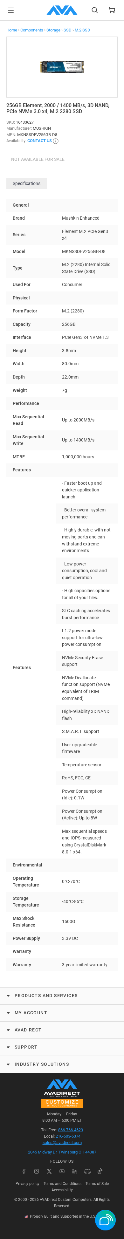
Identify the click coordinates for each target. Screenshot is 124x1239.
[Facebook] (23, 1171)
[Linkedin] (74, 1171)
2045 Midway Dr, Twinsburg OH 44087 (62, 1152)
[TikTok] (100, 1171)
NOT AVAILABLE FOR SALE (38, 159)
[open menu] (11, 10)
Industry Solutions (42, 1064)
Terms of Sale (97, 1183)
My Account (31, 1012)
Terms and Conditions (62, 1183)
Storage (53, 30)
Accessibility (62, 1190)
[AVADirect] (62, 10)
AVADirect (28, 1029)
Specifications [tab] (26, 183)
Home (11, 30)
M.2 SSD (82, 30)
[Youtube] (62, 1171)
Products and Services (46, 995)
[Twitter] (49, 1171)
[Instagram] (36, 1171)
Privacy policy (27, 1183)
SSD (68, 30)
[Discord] (87, 1171)
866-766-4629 (70, 1129)
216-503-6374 (68, 1136)
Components (31, 30)
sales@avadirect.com (62, 1142)
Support (26, 1047)
